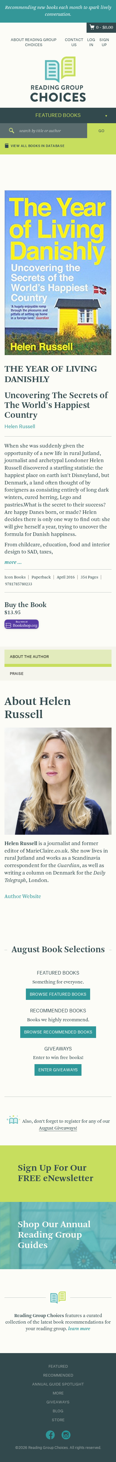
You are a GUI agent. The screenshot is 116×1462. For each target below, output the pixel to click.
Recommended (58, 1375)
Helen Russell (19, 426)
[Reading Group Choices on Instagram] (66, 1434)
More (58, 1393)
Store (58, 1420)
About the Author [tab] (29, 657)
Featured (58, 1366)
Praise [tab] (16, 674)
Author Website (22, 896)
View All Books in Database (38, 146)
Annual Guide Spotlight (58, 1384)
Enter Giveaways (58, 1070)
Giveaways (58, 1402)
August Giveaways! (58, 1128)
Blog (58, 1411)
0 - (104, 27)
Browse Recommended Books (58, 1032)
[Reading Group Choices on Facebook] (50, 1434)
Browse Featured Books (58, 994)
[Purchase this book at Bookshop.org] (21, 624)
